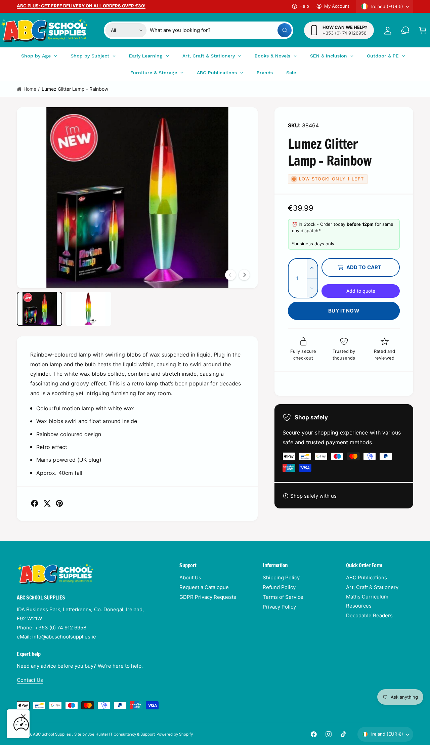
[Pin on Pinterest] (59, 503)
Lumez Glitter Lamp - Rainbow (75, 89)
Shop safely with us (313, 496)
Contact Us (30, 680)
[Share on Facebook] (34, 503)
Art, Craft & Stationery (372, 587)
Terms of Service (283, 597)
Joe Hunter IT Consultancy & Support (121, 734)
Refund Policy (279, 587)
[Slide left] (230, 275)
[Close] (23, 716)
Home (30, 89)
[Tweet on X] (47, 503)
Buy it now (343, 310)
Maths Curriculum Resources (367, 601)
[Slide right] (244, 275)
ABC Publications (366, 577)
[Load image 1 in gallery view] (39, 309)
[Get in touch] (405, 30)
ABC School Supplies (52, 734)
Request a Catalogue (204, 587)
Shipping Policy (281, 577)
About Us (190, 577)
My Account (336, 6)
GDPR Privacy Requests (207, 597)
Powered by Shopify (175, 734)
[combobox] (221, 30)
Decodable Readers (369, 615)
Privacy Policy (279, 607)
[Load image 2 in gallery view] (88, 309)
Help (304, 6)
